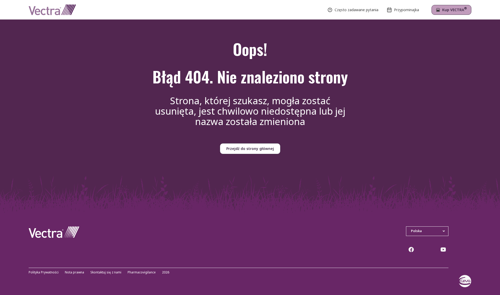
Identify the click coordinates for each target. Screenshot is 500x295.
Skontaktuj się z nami (105, 272)
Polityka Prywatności (44, 272)
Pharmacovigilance (142, 272)
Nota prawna (74, 272)
